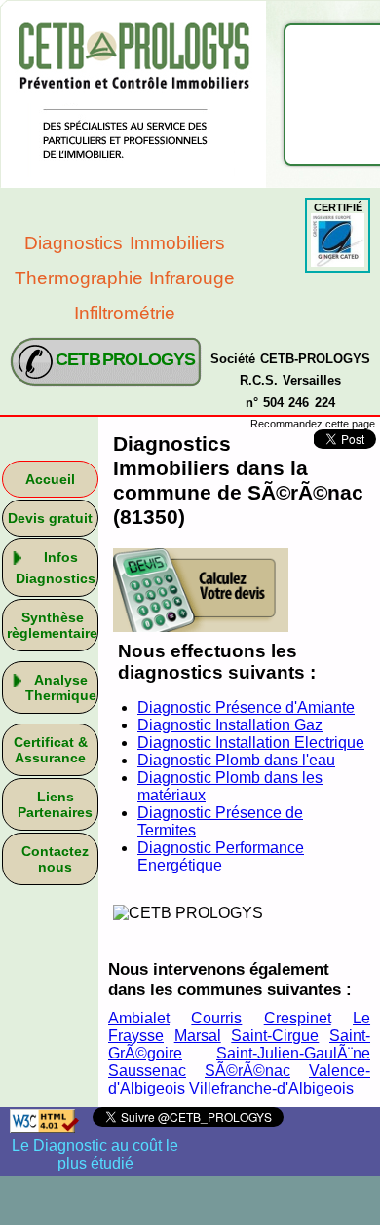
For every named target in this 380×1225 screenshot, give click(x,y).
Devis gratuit (50, 518)
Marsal (197, 1035)
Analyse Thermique (60, 687)
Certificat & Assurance (51, 749)
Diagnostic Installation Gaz (230, 725)
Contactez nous (55, 858)
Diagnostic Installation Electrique (250, 742)
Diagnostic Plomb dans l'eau (236, 760)
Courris (216, 1018)
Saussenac (147, 1070)
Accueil (50, 479)
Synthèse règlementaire (52, 625)
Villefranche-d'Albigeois (271, 1088)
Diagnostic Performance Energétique (220, 856)
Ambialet (139, 1018)
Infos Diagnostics (55, 567)
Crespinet (297, 1018)
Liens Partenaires (55, 804)
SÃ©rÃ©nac (247, 1070)
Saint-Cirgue (275, 1035)
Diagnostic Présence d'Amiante (246, 707)
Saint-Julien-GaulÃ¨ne (293, 1053)
